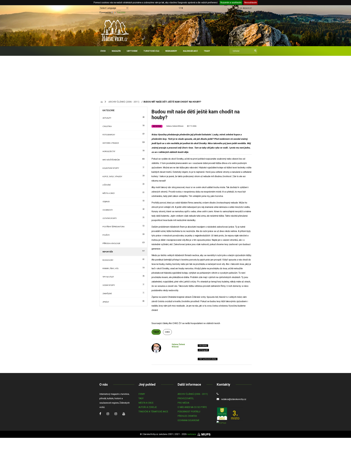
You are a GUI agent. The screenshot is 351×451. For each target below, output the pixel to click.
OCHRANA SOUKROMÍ (188, 420)
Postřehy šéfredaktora (113, 226)
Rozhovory (108, 260)
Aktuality (107, 118)
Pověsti (106, 235)
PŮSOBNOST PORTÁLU (189, 411)
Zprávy (106, 302)
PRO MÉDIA (183, 403)
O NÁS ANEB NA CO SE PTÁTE (192, 407)
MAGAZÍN (116, 51)
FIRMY (141, 394)
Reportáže (108, 251)
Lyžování (107, 185)
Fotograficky (109, 134)
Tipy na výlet (108, 277)
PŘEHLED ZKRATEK (187, 416)
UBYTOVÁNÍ (132, 51)
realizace (191, 434)
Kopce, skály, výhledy (112, 176)
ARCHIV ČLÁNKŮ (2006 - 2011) (193, 394)
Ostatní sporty (110, 218)
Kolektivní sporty (111, 168)
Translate (121, 12)
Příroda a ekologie (111, 243)
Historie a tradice (111, 143)
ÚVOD (103, 51)
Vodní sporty (109, 285)
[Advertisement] (175, 76)
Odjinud (106, 201)
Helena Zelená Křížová (174, 126)
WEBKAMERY (171, 51)
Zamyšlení (107, 293)
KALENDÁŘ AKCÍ (190, 51)
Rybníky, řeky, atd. (111, 268)
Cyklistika (107, 126)
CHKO (167, 332)
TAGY (141, 398)
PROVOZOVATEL (186, 398)
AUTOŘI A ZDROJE (147, 407)
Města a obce (109, 193)
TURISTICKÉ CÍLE (151, 51)
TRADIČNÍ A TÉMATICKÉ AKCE (153, 411)
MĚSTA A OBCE (145, 403)
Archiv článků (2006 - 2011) (123, 101)
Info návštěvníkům (111, 159)
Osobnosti (108, 210)
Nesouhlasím (250, 2)
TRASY (207, 51)
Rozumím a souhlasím (230, 2)
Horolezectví (109, 151)
